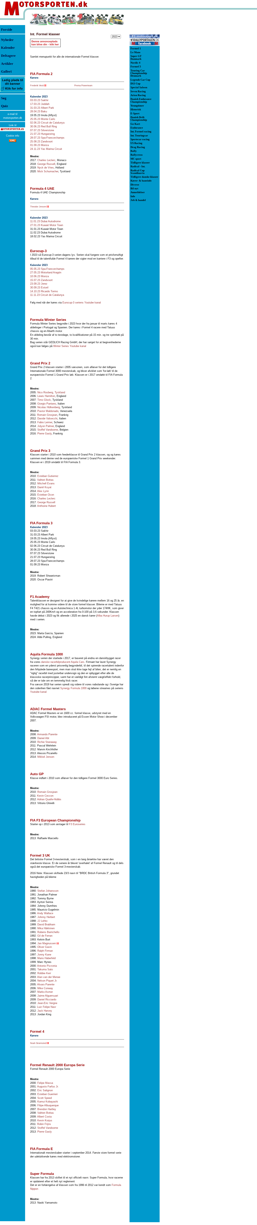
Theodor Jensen (38, 206)
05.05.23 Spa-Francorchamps (47, 268)
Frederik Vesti (37, 85)
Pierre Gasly (44, 433)
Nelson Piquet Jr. (47, 980)
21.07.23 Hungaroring (42, 133)
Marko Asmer (45, 991)
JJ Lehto (42, 920)
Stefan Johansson (47, 890)
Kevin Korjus (44, 1120)
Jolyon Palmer (45, 426)
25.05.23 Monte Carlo (42, 119)
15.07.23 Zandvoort (41, 280)
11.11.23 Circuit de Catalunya (47, 294)
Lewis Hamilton (46, 396)
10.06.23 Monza (39, 276)
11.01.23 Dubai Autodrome (45, 221)
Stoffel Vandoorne (47, 429)
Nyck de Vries (45, 167)
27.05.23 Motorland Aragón (45, 272)
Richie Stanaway (47, 741)
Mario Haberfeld (46, 958)
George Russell (46, 163)
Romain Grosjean (47, 414)
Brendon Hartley (46, 1109)
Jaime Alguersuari (47, 995)
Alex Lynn (43, 491)
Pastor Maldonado (47, 411)
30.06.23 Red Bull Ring (43, 126)
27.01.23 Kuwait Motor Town (46, 225)
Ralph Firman (45, 950)
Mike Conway (45, 988)
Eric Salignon (45, 1090)
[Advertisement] (181, 73)
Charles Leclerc (46, 160)
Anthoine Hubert (46, 505)
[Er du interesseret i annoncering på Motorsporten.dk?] (12, 91)
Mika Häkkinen (46, 928)
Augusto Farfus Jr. (48, 1086)
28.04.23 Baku (38, 111)
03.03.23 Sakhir (39, 100)
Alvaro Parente (45, 984)
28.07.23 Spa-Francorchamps (47, 137)
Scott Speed (44, 1097)
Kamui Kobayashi (47, 1101)
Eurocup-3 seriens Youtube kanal (81, 302)
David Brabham (46, 924)
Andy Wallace (45, 913)
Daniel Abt (43, 738)
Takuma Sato (45, 969)
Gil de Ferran (44, 935)
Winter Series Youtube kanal (69, 346)
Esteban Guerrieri (47, 1094)
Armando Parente (47, 734)
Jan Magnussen (46, 943)
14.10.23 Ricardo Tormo (44, 291)
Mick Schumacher (47, 171)
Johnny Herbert (46, 917)
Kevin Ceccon (45, 795)
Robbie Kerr (44, 973)
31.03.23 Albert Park (42, 107)
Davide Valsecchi (47, 418)
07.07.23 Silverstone (42, 130)
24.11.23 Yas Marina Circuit (46, 148)
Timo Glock (44, 399)
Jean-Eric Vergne (47, 1003)
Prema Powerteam (83, 85)
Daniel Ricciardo (46, 999)
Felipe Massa (45, 1082)
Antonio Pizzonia (47, 965)
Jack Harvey (44, 1010)
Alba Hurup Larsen (107, 615)
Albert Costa (44, 1116)
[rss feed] (12, 141)
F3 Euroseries (77, 824)
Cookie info (12, 135)
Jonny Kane (44, 954)
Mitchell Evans (46, 483)
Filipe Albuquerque (48, 1105)
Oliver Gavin (44, 946)
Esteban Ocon (45, 494)
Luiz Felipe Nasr (46, 1006)
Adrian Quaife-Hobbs (49, 799)
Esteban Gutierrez (47, 476)
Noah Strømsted (38, 1043)
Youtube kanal (38, 691)
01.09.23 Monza (39, 145)
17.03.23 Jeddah (39, 103)
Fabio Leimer (44, 422)
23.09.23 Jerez (38, 283)
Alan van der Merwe (48, 977)
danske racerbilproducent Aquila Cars (62, 661)
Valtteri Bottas (45, 479)
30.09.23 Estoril (39, 287)
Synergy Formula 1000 (73, 688)
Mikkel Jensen (45, 756)
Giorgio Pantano (46, 403)
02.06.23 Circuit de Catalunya (47, 122)
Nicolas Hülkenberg (48, 407)
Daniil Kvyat (44, 487)
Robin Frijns (44, 1124)
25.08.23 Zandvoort (41, 141)
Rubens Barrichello (48, 932)
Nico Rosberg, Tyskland (51, 392)
